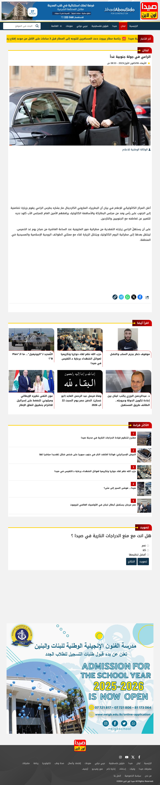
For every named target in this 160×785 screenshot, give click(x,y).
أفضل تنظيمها (137, 554)
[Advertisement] (80, 177)
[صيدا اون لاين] (149, 10)
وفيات (132, 769)
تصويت (143, 561)
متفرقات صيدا (145, 769)
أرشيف (85, 769)
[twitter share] (133, 297)
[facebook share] (140, 297)
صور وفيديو (97, 769)
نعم (144, 545)
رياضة (35, 763)
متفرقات (26, 763)
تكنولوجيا (46, 763)
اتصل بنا (117, 776)
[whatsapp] (115, 297)
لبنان (123, 26)
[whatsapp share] (127, 297)
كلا (144, 550)
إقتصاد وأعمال (74, 763)
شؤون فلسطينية (100, 26)
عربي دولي (82, 26)
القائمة (54, 26)
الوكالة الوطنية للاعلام (135, 149)
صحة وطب (59, 763)
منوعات (69, 26)
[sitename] (80, 745)
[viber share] (121, 297)
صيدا (114, 26)
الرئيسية (133, 26)
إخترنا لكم (111, 769)
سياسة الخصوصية (133, 776)
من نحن (148, 776)
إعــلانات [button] (122, 769)
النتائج (131, 561)
